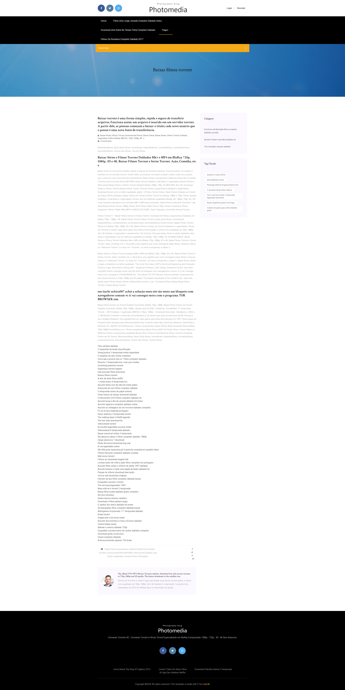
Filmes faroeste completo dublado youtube (118, 453)
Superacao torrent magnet (110, 368)
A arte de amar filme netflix (110, 378)
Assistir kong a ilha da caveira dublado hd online (120, 401)
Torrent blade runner (107, 524)
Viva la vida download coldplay (112, 475)
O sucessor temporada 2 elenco (219, 190)
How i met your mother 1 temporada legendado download (221, 196)
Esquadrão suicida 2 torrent (110, 482)
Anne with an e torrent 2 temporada (114, 488)
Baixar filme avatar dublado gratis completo (118, 491)
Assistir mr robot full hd (216, 175)
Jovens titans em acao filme (173, 669)
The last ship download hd (110, 420)
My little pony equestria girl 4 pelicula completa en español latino (128, 449)
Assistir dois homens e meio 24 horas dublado (120, 521)
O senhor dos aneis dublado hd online (115, 504)
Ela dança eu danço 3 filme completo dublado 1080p (122, 436)
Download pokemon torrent (110, 365)
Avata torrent (104, 514)
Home (103, 21)
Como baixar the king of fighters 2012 (132, 669)
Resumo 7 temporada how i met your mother (118, 362)
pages (165, 30)
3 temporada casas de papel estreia (115, 391)
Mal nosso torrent (106, 456)
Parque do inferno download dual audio (116, 472)
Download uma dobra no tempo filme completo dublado (128, 30)
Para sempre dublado (108, 346)
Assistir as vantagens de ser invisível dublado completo (124, 407)
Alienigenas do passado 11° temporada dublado (120, 511)
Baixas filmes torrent (107, 375)
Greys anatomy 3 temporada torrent (114, 414)
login (229, 8)
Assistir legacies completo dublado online (117, 404)
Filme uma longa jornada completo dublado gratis (137, 21)
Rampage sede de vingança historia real (222, 185)
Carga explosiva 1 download (111, 440)
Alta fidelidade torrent (215, 180)
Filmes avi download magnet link (113, 459)
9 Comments (106, 141)
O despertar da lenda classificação (114, 349)
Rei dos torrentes (106, 495)
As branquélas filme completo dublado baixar (119, 508)
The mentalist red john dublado (217, 147)
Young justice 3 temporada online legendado (118, 352)
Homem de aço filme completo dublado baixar (119, 479)
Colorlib (206, 684)
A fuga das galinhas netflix (173, 672)
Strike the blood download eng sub (114, 443)
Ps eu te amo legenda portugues (113, 411)
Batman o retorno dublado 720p (112, 527)
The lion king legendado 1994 (111, 485)
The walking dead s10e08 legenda (114, 417)
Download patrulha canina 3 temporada (213, 669)
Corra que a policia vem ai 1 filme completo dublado (122, 359)
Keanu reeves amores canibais (112, 498)
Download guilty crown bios (111, 534)
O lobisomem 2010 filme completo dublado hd (119, 398)
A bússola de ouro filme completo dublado (118, 388)
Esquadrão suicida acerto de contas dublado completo (123, 530)
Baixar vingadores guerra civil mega (220, 203)
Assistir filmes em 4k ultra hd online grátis (117, 385)
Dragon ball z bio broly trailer (111, 517)
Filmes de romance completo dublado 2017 (122, 39)
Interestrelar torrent (107, 423)
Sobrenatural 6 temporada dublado (114, 430)
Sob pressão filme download (111, 372)
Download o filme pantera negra (112, 501)
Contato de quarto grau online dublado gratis (222, 209)
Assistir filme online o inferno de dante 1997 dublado (123, 466)
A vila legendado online (109, 446)
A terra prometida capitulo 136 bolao (115, 540)
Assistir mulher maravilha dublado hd (220, 140)
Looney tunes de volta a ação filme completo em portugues (125, 462)
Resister (241, 8)
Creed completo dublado (109, 537)
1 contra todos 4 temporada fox (112, 381)
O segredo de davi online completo (114, 356)
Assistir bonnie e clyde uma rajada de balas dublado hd (123, 469)
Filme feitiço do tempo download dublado (117, 394)
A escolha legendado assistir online (114, 427)
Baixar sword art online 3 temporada (115, 433)
